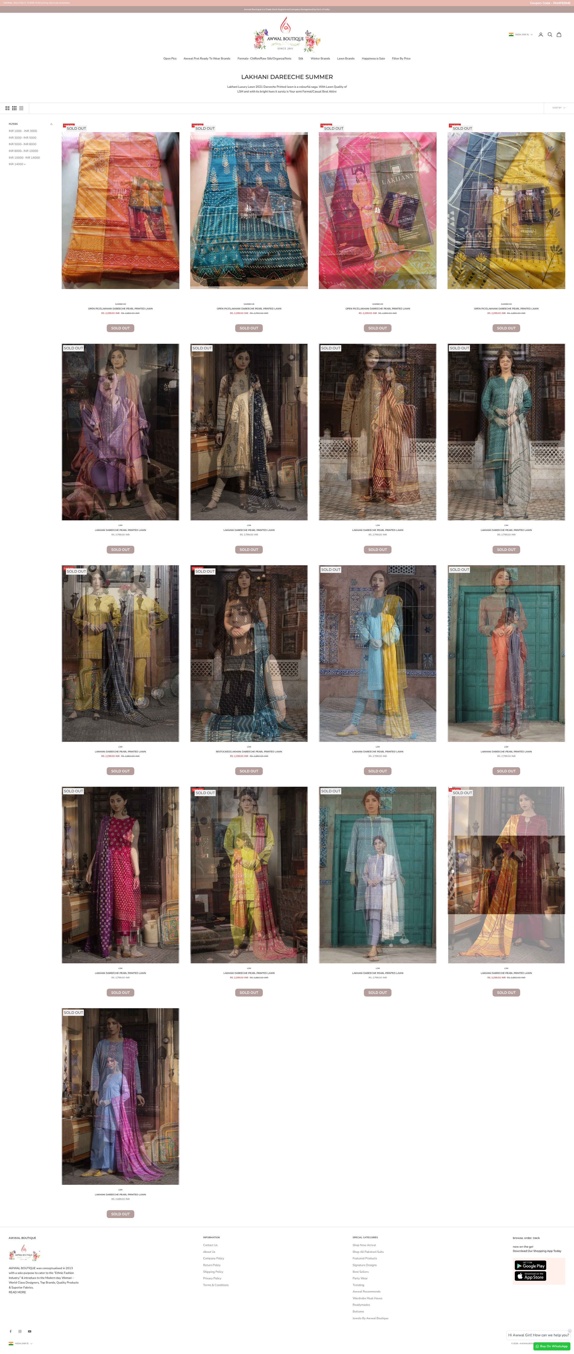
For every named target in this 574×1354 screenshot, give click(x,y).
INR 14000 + (17, 164)
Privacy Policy (212, 1278)
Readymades (361, 1305)
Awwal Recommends (366, 1292)
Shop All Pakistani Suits (368, 1252)
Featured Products (365, 1258)
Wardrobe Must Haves (367, 1298)
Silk (300, 59)
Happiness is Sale (373, 59)
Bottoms (358, 1312)
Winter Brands (320, 59)
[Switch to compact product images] (21, 108)
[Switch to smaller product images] (14, 108)
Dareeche (120, 304)
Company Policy (213, 1258)
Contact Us (210, 1245)
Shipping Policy (213, 1272)
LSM (120, 525)
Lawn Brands (345, 59)
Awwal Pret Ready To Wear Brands (207, 59)
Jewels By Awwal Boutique (370, 1318)
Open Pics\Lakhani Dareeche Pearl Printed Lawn (120, 308)
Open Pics (169, 59)
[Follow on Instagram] (20, 1331)
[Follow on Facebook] (10, 1331)
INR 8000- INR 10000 (23, 151)
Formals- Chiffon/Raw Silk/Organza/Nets (264, 59)
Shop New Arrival (364, 1245)
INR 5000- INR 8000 (22, 144)
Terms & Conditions (215, 1285)
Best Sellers (361, 1272)
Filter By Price (401, 59)
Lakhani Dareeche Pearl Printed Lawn (120, 530)
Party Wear (360, 1278)
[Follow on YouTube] (29, 1331)
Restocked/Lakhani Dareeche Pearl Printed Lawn (249, 751)
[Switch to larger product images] (7, 108)
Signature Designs (365, 1265)
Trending (358, 1285)
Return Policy (212, 1265)
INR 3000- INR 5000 (22, 138)
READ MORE (17, 1292)
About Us (209, 1252)
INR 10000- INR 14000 (24, 158)
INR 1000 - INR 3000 (23, 131)
